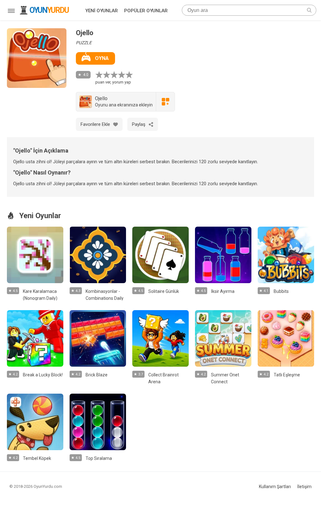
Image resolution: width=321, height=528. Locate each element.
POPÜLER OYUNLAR (146, 10)
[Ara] (309, 10)
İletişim (304, 486)
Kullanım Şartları (275, 486)
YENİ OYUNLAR (101, 10)
